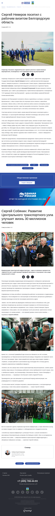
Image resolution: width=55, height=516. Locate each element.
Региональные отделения (43, 473)
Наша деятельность (11, 6)
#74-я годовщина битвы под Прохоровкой (17, 164)
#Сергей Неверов (28, 168)
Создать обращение (27, 182)
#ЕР (34, 164)
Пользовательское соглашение (27, 500)
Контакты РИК (6, 475)
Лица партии (23, 473)
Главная (3, 6)
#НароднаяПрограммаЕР (32, 463)
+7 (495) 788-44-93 (27, 481)
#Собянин (19, 463)
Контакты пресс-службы (26, 475)
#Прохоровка (44, 164)
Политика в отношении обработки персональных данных (27, 502)
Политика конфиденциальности (27, 501)
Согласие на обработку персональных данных (27, 504)
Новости (19, 6)
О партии (5, 473)
